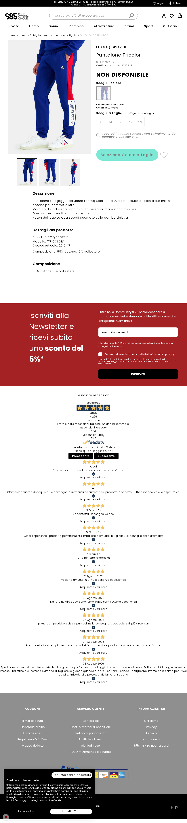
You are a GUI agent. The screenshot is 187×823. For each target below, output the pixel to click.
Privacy (151, 727)
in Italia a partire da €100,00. (93, 3)
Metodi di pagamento (91, 733)
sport (148, 26)
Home (12, 35)
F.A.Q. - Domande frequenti (90, 752)
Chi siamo (151, 721)
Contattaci (91, 721)
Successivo (106, 456)
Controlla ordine (33, 727)
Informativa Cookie (50, 800)
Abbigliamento (40, 35)
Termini (151, 733)
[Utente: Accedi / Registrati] (164, 16)
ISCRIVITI (138, 374)
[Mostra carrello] (180, 16)
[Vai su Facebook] (172, 807)
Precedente (81, 456)
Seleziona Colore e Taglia (127, 154)
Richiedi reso (90, 746)
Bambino (76, 26)
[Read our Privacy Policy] (175, 360)
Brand (129, 26)
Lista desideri (32, 733)
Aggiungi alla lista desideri (163, 155)
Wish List (171, 16)
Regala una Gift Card (32, 739)
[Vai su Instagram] (176, 807)
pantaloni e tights (65, 35)
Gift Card (170, 26)
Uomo (34, 26)
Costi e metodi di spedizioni (90, 727)
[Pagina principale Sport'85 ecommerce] (17, 16)
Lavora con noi (151, 739)
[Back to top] (180, 804)
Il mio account (32, 721)
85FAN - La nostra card (151, 746)
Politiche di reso (90, 739)
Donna (54, 26)
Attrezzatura (104, 26)
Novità (14, 26)
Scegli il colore (108, 83)
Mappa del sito (33, 746)
